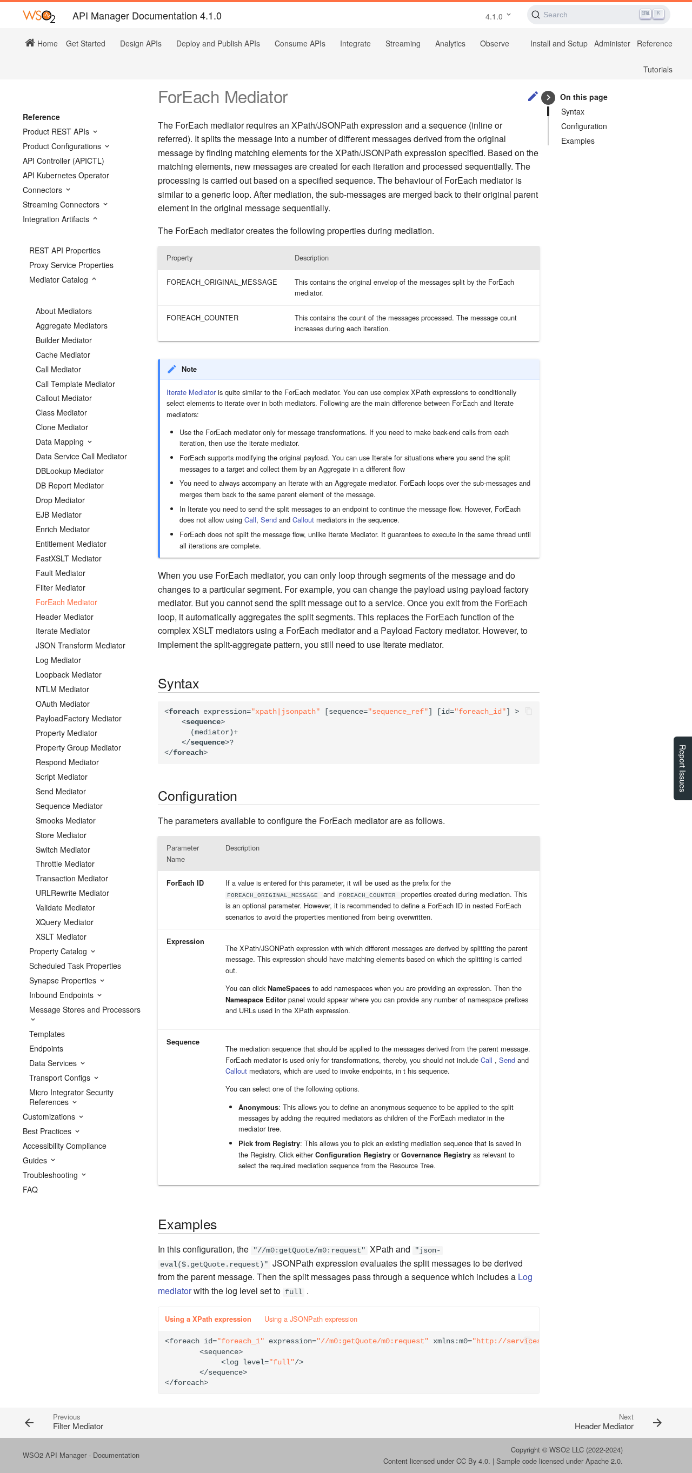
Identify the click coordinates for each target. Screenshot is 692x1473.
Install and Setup (559, 43)
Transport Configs (60, 1077)
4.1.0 (494, 16)
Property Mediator (66, 733)
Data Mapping (61, 441)
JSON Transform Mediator (80, 645)
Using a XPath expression (208, 1319)
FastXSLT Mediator (69, 558)
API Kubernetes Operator (66, 175)
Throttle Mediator (65, 863)
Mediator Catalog (59, 279)
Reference (655, 43)
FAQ (30, 1189)
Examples (578, 140)
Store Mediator (61, 835)
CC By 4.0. (473, 1461)
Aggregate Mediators (72, 325)
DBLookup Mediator (70, 471)
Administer (612, 43)
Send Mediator (61, 791)
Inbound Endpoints (62, 995)
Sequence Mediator (69, 806)
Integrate (355, 43)
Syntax (572, 111)
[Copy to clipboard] (528, 712)
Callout (303, 519)
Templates (47, 1034)
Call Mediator (58, 369)
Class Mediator (61, 412)
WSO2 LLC (566, 1449)
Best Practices (48, 1131)
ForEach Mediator (66, 602)
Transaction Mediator (72, 878)
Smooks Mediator (66, 820)
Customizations (50, 1116)
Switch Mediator (63, 849)
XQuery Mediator (65, 922)
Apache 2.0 (603, 1461)
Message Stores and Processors (85, 1010)
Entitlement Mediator (71, 543)
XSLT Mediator (61, 936)
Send (269, 519)
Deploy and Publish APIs (218, 43)
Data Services (54, 1063)
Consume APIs (300, 43)
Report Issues (682, 768)
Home (46, 42)
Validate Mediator (65, 907)
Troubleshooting (51, 1175)
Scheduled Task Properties (75, 965)
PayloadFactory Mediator (79, 718)
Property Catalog (59, 951)
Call (250, 519)
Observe (494, 43)
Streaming (403, 43)
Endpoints (46, 1048)
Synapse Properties (63, 980)
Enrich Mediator (63, 529)
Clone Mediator (62, 427)
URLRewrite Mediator (72, 893)
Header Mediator (65, 616)
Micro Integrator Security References (71, 1097)
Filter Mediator (60, 587)
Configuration (584, 126)
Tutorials (658, 69)
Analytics (450, 43)
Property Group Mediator (78, 747)
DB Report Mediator (70, 485)
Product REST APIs (57, 131)
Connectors (43, 190)
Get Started (85, 43)
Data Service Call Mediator (81, 456)
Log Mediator (58, 660)
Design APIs (141, 43)
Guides (36, 1160)
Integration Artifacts (57, 219)
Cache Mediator (63, 354)
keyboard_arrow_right (548, 97)
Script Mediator (62, 776)
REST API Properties (65, 250)
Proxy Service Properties (71, 265)
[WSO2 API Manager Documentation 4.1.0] (38, 16)
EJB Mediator (59, 514)
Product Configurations (63, 146)
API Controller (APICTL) (63, 160)
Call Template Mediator (75, 384)
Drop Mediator (60, 500)
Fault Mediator (60, 573)
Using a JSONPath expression (310, 1319)
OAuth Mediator (63, 703)
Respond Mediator (67, 762)
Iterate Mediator (63, 630)
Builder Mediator (64, 340)
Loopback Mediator (69, 674)
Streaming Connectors (62, 204)
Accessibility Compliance (65, 1145)
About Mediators (64, 311)
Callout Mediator (64, 398)
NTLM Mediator (62, 689)
